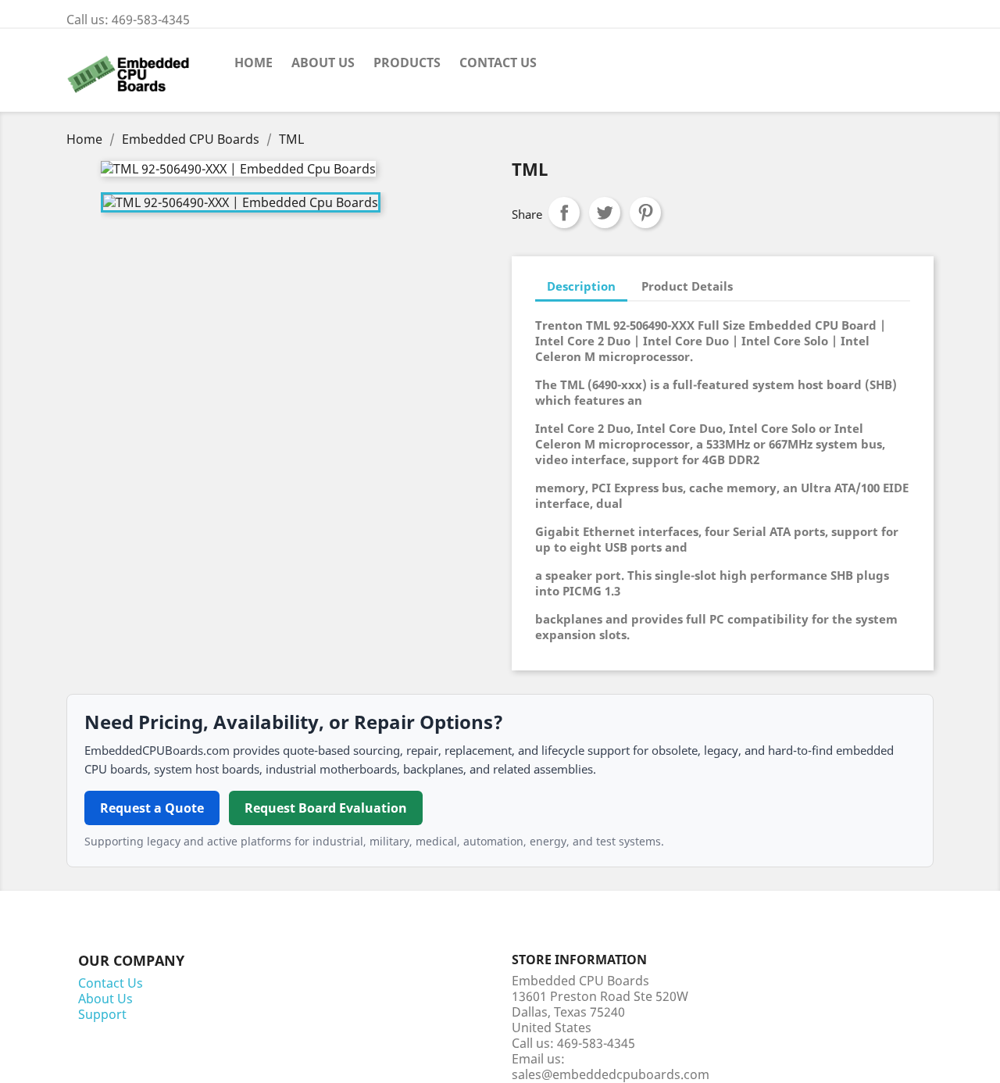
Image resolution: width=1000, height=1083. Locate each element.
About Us (323, 62)
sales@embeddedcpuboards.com (610, 1074)
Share (564, 212)
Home (253, 62)
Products (407, 62)
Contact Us (498, 62)
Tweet (604, 212)
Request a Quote (152, 808)
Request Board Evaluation (326, 808)
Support (102, 1014)
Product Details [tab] (687, 286)
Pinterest (645, 212)
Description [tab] (581, 286)
